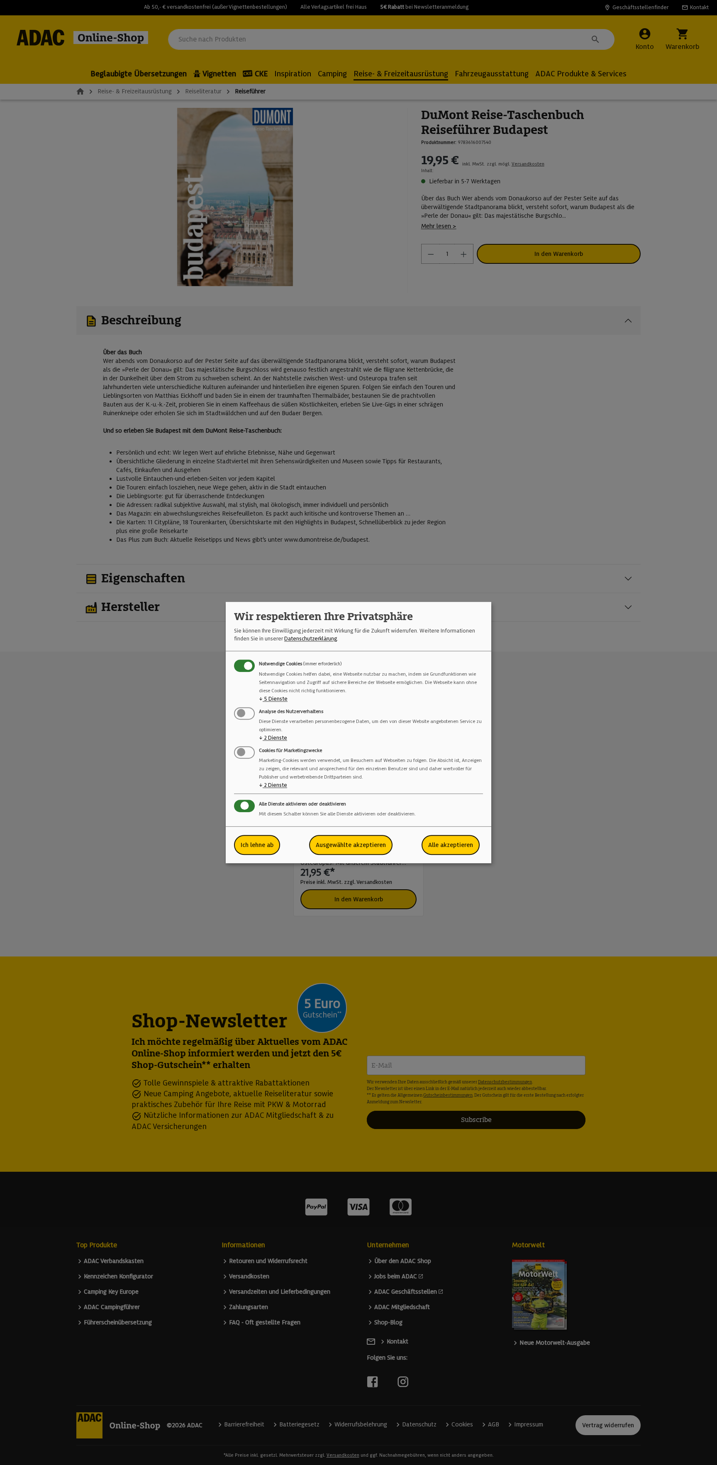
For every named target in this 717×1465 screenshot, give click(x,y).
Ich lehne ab (257, 845)
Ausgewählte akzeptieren (351, 845)
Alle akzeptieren (450, 845)
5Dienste (273, 698)
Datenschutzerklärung (310, 638)
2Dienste (273, 737)
